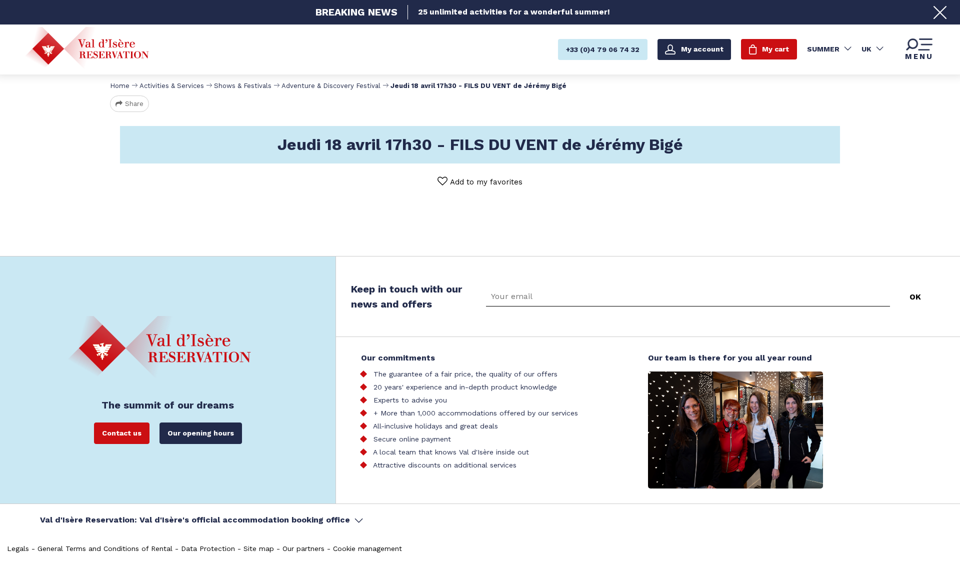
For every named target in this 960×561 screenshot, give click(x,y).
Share (134, 104)
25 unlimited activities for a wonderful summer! (514, 12)
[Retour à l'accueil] (87, 49)
